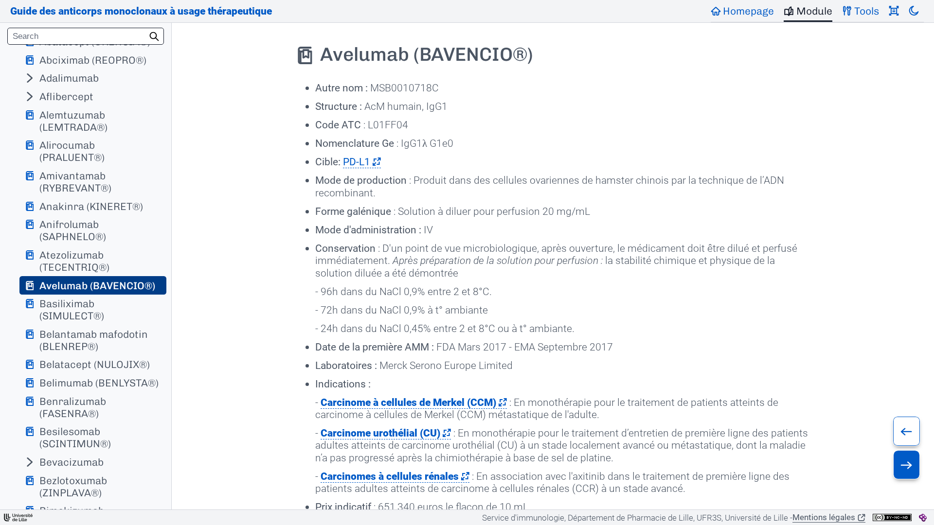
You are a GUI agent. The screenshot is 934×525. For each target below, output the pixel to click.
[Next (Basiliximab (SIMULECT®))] (907, 465)
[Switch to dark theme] (914, 11)
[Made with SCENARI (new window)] (923, 518)
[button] (362, 162)
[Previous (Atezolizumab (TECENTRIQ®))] (906, 431)
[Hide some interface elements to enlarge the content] (894, 11)
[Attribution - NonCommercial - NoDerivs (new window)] (892, 517)
